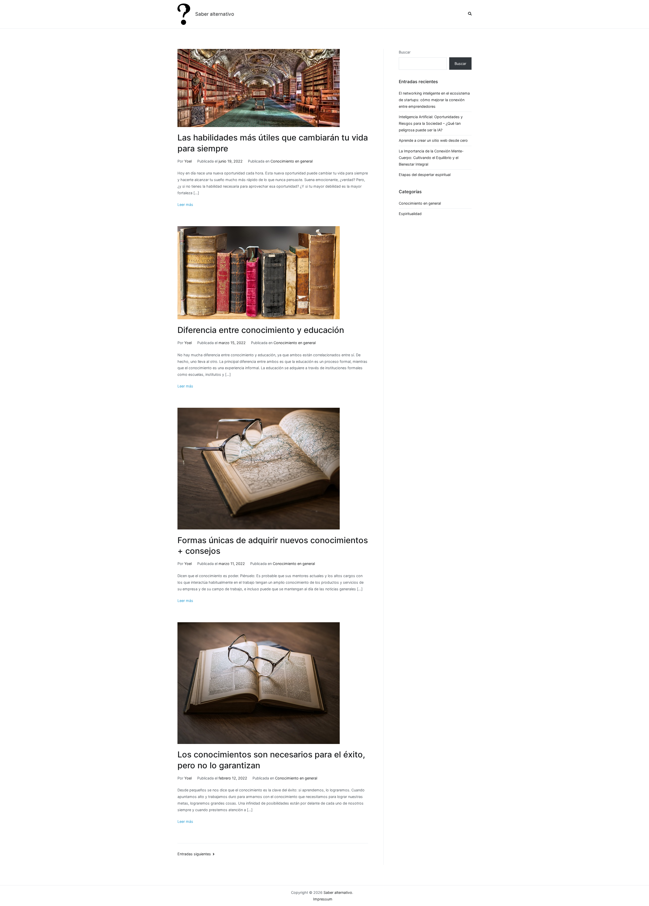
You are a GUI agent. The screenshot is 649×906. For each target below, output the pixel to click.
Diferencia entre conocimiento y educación (260, 330)
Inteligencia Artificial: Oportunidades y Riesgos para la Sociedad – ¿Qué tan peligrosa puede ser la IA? (431, 123)
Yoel (188, 161)
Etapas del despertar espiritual (424, 174)
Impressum (322, 899)
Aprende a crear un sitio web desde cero (433, 140)
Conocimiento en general (292, 161)
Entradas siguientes (194, 854)
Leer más (185, 204)
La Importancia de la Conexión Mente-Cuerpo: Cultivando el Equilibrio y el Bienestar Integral (431, 157)
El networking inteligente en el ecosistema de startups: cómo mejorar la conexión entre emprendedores (434, 100)
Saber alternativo (214, 14)
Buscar (404, 52)
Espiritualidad (410, 213)
